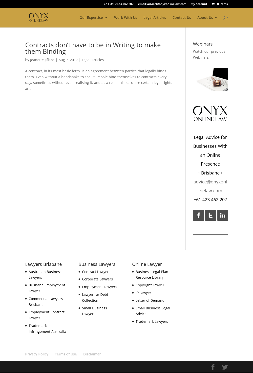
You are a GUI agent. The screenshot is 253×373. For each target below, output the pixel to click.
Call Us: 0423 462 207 (119, 4)
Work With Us (125, 18)
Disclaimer (92, 354)
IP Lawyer (143, 292)
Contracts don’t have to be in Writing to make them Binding (93, 48)
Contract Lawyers (96, 271)
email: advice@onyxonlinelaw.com (162, 4)
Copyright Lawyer (150, 285)
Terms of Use (66, 354)
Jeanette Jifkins (42, 59)
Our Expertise (91, 18)
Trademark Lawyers (152, 321)
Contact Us (181, 18)
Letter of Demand (150, 300)
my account (199, 4)
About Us (205, 18)
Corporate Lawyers (97, 279)
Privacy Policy (36, 354)
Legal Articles (155, 18)
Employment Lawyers (99, 286)
